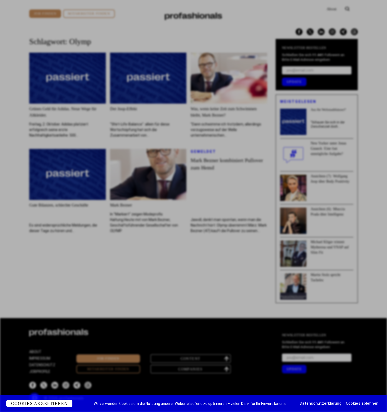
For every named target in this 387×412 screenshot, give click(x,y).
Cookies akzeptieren (39, 403)
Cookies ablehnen (362, 403)
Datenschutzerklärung (321, 403)
